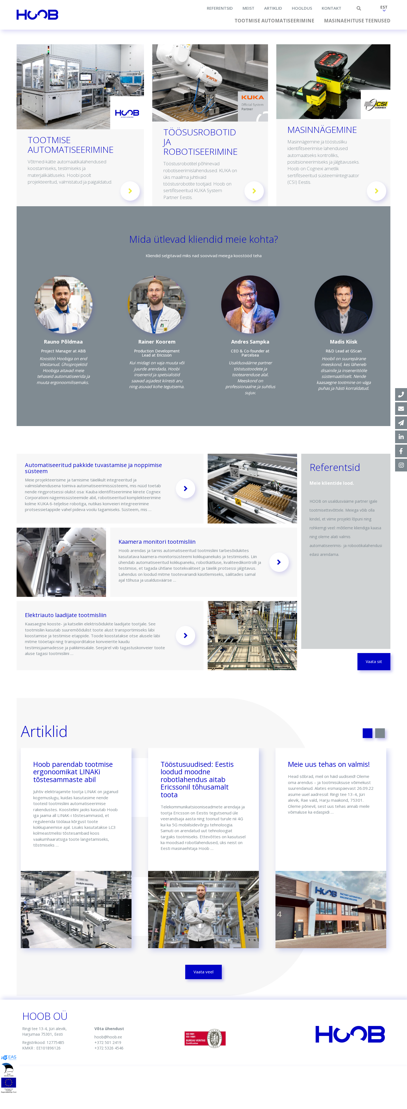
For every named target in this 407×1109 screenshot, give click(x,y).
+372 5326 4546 (108, 1048)
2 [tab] (380, 733)
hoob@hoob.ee (108, 1037)
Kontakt (331, 8)
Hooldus (302, 8)
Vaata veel (203, 971)
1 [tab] (367, 733)
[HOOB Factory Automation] (401, 436)
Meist (248, 8)
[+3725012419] (401, 394)
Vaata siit (374, 661)
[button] (384, 9)
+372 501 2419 (107, 1042)
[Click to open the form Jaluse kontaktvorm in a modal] (401, 423)
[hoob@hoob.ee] (401, 408)
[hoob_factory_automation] (401, 465)
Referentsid (220, 8)
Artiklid (273, 8)
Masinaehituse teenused (357, 20)
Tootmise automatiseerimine (274, 20)
